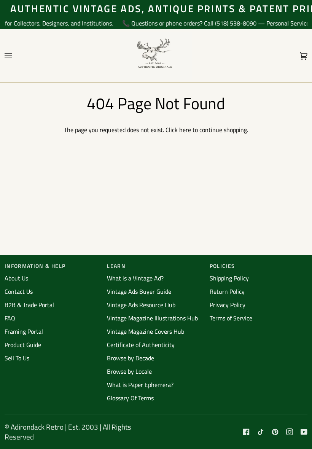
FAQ (10, 318)
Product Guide (23, 344)
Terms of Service (231, 318)
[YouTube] (304, 431)
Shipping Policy (229, 278)
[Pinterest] (275, 431)
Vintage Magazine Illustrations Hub (152, 318)
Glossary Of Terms (130, 398)
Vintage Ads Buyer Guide (139, 291)
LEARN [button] (116, 266)
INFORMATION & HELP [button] (35, 266)
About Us (16, 278)
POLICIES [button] (222, 266)
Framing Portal (24, 331)
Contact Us (19, 291)
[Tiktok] (260, 431)
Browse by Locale (129, 371)
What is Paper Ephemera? (140, 384)
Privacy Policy (227, 304)
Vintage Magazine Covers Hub (145, 331)
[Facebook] (246, 431)
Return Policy (227, 291)
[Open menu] (16, 55)
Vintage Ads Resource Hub (141, 304)
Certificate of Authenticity (141, 344)
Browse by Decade (130, 358)
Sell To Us (17, 358)
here (185, 129)
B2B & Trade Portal (29, 304)
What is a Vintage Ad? (135, 278)
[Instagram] (289, 431)
